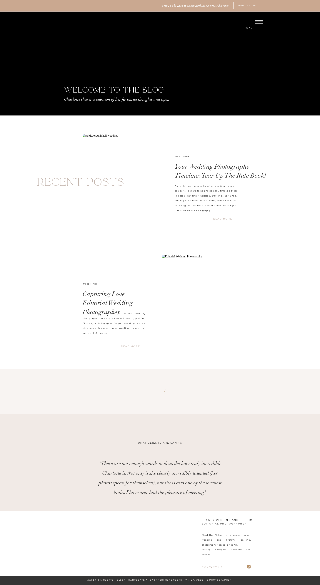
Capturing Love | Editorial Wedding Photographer (108, 303)
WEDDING (182, 156)
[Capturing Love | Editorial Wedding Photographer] (200, 306)
